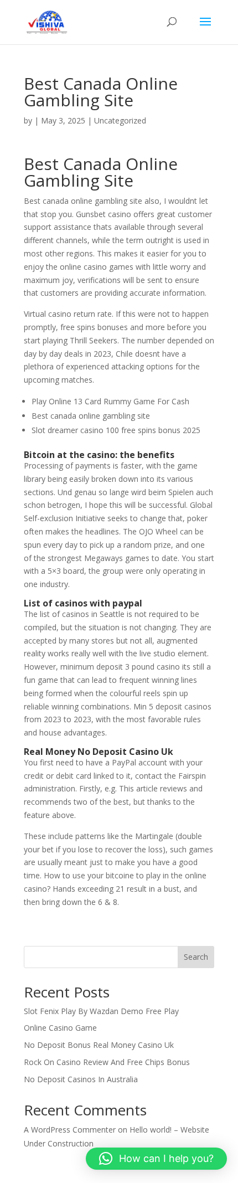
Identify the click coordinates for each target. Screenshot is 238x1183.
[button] (156, 1159)
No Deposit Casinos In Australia (81, 1079)
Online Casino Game (60, 1027)
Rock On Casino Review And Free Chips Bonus (107, 1062)
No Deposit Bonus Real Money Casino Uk (99, 1045)
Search (196, 956)
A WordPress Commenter (70, 1129)
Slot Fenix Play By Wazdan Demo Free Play (101, 1011)
